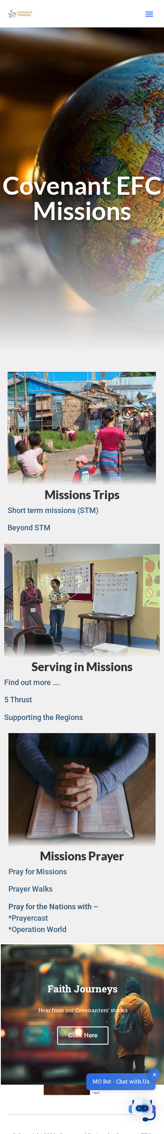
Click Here (83, 1035)
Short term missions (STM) (53, 510)
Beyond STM (29, 527)
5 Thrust (18, 699)
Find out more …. (32, 682)
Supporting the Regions (43, 717)
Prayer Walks (30, 888)
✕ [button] (154, 1074)
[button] (149, 14)
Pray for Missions (37, 871)
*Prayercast (28, 918)
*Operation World (37, 929)
